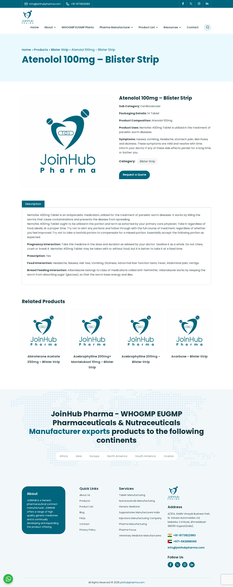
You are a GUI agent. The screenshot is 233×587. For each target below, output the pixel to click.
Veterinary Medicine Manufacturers (140, 535)
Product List (147, 27)
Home (34, 27)
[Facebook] (183, 4)
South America (145, 456)
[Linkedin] (207, 4)
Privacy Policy (87, 529)
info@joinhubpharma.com (186, 548)
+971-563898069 (184, 541)
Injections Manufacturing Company (140, 518)
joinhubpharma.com (132, 582)
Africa (64, 456)
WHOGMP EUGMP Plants (78, 27)
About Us (84, 495)
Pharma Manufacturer (115, 27)
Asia (79, 456)
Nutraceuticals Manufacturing (137, 501)
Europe (94, 456)
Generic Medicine (129, 506)
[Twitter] (191, 4)
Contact (193, 27)
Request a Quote (134, 175)
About (48, 27)
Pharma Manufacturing (133, 524)
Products (41, 50)
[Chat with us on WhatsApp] (8, 579)
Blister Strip (59, 50)
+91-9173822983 (184, 535)
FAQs (82, 518)
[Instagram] (199, 4)
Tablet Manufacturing (132, 495)
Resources (171, 27)
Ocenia (169, 456)
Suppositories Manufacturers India (139, 512)
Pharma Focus (127, 529)
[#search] (207, 27)
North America (117, 456)
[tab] (33, 204)
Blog (81, 512)
